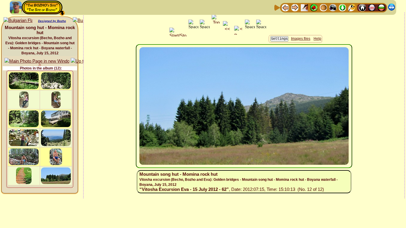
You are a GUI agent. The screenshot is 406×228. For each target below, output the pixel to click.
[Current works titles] (323, 7)
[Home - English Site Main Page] (371, 7)
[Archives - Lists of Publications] (304, 7)
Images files (300, 39)
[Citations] (313, 7)
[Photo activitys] (332, 7)
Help (317, 39)
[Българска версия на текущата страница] (18, 20)
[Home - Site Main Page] (362, 7)
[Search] (351, 7)
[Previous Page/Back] (285, 7)
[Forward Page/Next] (294, 7)
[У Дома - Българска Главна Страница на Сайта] (381, 7)
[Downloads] (342, 7)
